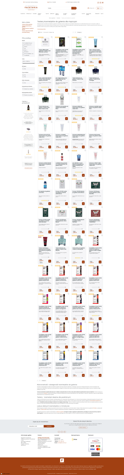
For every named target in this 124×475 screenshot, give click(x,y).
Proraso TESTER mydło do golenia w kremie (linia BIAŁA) (61, 192)
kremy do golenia (60, 411)
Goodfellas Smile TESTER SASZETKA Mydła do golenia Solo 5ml (45, 336)
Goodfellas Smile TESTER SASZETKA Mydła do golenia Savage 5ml (62, 307)
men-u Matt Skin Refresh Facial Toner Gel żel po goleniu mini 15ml (45, 79)
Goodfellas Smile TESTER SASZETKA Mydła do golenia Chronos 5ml (62, 279)
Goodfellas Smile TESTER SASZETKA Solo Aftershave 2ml (62, 364)
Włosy (47, 13)
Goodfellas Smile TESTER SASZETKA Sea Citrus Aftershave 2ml (95, 364)
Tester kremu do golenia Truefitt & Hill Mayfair (78, 248)
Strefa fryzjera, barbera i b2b (73, 2)
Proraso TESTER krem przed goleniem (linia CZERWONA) (94, 221)
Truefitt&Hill (26, 55)
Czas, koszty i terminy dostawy (31, 2)
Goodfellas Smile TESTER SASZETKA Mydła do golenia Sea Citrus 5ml (78, 307)
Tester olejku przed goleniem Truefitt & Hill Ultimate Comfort (44, 51)
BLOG (102, 13)
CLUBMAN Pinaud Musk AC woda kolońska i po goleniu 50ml (61, 164)
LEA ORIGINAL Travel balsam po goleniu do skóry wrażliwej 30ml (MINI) (78, 164)
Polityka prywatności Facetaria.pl (28, 439)
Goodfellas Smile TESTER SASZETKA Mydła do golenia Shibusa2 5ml (95, 307)
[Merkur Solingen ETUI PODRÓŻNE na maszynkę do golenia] (28, 128)
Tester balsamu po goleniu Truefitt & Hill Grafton (77, 79)
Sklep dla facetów (31, 9)
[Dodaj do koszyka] (49, 62)
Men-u (25, 50)
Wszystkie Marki (88, 14)
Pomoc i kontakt (52, 2)
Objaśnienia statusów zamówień (45, 441)
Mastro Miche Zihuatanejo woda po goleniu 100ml (28, 122)
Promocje (28, 13)
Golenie (34, 13)
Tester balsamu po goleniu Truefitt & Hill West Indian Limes (44, 107)
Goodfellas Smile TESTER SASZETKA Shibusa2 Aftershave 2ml (78, 364)
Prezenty (97, 13)
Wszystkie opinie (28, 168)
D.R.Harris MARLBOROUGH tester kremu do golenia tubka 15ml (78, 136)
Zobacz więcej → (83, 427)
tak (25, 68)
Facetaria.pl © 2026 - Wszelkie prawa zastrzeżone (57, 473)
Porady (39, 448)
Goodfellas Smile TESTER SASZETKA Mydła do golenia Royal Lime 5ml (45, 307)
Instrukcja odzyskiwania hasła (44, 447)
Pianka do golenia (28, 95)
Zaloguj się (91, 8)
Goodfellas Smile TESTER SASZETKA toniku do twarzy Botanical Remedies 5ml (78, 51)
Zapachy (52, 13)
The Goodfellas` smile (29, 53)
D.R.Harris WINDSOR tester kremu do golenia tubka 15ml (78, 107)
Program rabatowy (25, 444)
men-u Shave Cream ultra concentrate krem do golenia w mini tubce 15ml (95, 51)
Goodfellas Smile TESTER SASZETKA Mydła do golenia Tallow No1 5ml (62, 336)
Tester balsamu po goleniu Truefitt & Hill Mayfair (61, 249)
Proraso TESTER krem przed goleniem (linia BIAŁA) (61, 221)
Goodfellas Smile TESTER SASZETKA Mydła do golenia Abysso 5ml (45, 279)
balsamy (45, 393)
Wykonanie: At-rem (73, 473)
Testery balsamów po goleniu (27, 26)
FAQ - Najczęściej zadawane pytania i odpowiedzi (44, 439)
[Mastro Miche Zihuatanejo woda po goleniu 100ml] (28, 107)
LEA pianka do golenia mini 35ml (44, 192)
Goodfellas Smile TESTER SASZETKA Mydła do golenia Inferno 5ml (95, 279)
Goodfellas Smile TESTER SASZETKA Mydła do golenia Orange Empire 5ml (78, 336)
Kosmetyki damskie (73, 14)
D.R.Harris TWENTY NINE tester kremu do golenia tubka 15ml (95, 164)
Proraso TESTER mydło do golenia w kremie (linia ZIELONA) (44, 221)
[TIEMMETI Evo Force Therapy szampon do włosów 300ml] (28, 151)
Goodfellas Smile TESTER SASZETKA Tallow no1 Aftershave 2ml (45, 364)
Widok (41, 32)
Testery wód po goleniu (27, 24)
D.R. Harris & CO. (28, 44)
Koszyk (100, 8)
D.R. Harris (94, 408)
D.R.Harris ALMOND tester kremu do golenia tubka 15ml (95, 107)
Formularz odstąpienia (42, 446)
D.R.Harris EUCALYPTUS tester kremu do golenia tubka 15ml (45, 136)
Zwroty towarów (41, 443)
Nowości (23, 13)
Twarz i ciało (39, 14)
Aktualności (23, 445)
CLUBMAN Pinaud (28, 43)
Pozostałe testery (26, 32)
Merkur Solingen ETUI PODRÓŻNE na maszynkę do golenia (28, 145)
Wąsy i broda (57, 14)
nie (25, 82)
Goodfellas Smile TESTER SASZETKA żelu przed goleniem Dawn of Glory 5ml (62, 51)
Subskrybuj (49, 426)
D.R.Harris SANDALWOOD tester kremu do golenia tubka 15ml (45, 164)
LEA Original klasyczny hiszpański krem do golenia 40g (61, 79)
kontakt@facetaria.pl (62, 442)
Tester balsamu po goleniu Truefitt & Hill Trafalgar (94, 79)
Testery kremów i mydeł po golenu (28, 29)
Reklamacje (40, 444)
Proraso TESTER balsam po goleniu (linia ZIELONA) (78, 221)
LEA (25, 48)
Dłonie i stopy (65, 14)
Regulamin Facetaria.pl (26, 437)
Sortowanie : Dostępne (48, 32)
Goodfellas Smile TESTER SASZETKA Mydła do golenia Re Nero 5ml (95, 336)
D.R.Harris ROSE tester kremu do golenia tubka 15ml (95, 136)
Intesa (25, 46)
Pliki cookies (23, 442)
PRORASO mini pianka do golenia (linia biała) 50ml (62, 107)
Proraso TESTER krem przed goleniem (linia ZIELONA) (94, 192)
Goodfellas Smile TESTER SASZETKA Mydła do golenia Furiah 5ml (78, 279)
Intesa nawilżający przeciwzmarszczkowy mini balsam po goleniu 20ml (45, 249)
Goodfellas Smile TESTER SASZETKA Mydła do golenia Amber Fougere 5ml (95, 249)
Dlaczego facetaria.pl (25, 441)
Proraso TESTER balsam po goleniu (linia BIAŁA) (78, 192)
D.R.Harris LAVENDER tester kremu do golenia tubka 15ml (62, 136)
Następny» (79, 32)
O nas (22, 440)
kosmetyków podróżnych (95, 400)
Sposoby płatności (42, 442)
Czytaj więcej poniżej (41, 29)
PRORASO (26, 51)
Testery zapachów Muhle (27, 30)
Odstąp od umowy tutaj (43, 437)
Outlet (83, 13)
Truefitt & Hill (43, 409)
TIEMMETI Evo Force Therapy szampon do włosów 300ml (28, 164)
